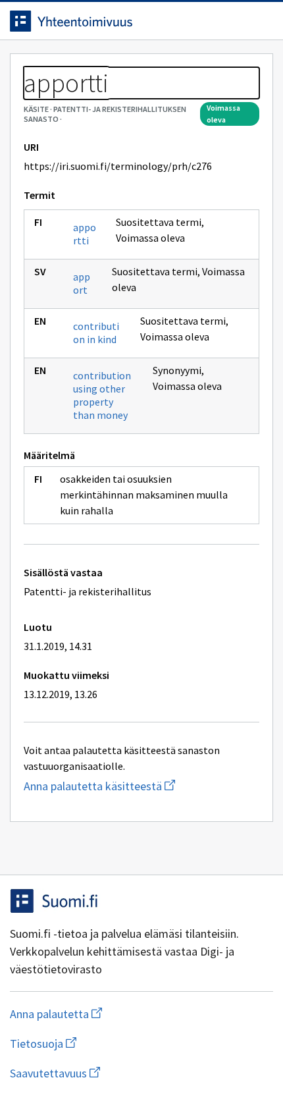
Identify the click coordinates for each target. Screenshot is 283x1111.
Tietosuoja (107, 1043)
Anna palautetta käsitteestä (141, 786)
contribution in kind (96, 332)
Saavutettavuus (131, 1073)
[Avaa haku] (233, 21)
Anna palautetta (108, 1014)
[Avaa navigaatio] (260, 21)
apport (81, 283)
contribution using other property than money (102, 395)
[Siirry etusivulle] (115, 21)
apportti (84, 234)
